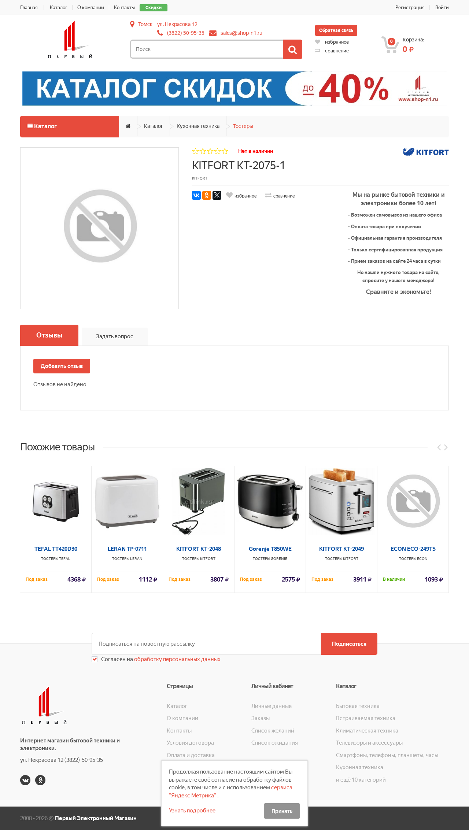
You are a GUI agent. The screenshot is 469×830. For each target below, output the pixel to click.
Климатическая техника (367, 730)
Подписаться (349, 644)
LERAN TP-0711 (127, 549)
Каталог (58, 7)
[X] (217, 195)
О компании (90, 7)
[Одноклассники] (206, 195)
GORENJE (279, 559)
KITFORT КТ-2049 (341, 549)
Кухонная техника (198, 126)
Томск (145, 24)
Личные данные (271, 706)
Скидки (153, 7)
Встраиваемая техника (365, 718)
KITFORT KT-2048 (198, 549)
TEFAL (64, 559)
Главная (29, 7)
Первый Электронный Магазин (96, 818)
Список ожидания (274, 742)
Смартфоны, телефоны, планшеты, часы (387, 755)
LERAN (136, 559)
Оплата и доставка (191, 755)
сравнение (336, 51)
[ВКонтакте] (196, 195)
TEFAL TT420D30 (55, 549)
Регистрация (410, 7)
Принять (282, 811)
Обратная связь (336, 30)
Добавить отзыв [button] (62, 366)
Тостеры (243, 126)
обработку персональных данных (177, 659)
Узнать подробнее (192, 810)
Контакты (124, 7)
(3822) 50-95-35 (185, 33)
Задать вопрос (114, 336)
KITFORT (207, 559)
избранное (336, 42)
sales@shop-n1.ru (241, 33)
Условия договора (190, 742)
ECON (422, 559)
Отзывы (49, 335)
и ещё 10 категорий (361, 779)
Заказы (260, 718)
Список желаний (272, 730)
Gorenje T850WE (270, 549)
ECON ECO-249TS (413, 549)
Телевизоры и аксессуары (369, 742)
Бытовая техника (358, 706)
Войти (442, 7)
